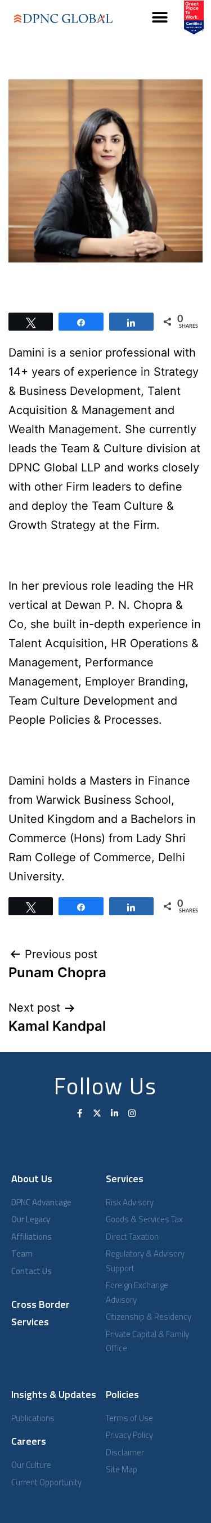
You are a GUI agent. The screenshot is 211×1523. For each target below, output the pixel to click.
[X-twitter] (97, 1113)
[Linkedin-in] (114, 1113)
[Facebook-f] (79, 1113)
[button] (160, 17)
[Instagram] (132, 1113)
